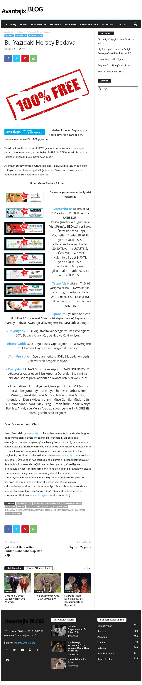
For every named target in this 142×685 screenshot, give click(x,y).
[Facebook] (8, 58)
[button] (135, 24)
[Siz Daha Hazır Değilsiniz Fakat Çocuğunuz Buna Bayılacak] (77, 583)
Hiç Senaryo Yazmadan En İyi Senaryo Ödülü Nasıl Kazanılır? (114, 51)
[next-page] (89, 568)
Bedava (19, 32)
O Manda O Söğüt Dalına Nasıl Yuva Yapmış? (14, 599)
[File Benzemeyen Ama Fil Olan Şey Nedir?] (47, 583)
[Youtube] (7, 660)
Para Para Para (89, 24)
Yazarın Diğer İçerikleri (38, 568)
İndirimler (71, 24)
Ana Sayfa (8, 32)
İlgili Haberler (14, 568)
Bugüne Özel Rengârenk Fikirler (115, 65)
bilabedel (10, 507)
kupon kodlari (55, 510)
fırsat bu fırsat (34, 507)
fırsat (21, 507)
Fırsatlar (55, 24)
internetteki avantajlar (17, 510)
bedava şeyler (24, 503)
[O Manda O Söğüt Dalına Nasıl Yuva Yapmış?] (17, 583)
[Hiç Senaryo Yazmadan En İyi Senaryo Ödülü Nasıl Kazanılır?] (58, 646)
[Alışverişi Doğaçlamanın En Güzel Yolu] (58, 630)
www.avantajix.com (66, 455)
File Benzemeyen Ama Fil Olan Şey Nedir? (46, 597)
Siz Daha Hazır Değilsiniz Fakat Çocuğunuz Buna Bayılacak (73, 600)
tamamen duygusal (74, 510)
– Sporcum (58, 314)
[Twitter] (16, 58)
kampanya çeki (38, 510)
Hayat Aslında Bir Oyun (110, 59)
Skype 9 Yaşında (80, 547)
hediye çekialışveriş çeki (55, 507)
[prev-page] (85, 568)
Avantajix (34, 433)
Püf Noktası (108, 24)
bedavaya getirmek (72, 503)
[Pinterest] (25, 58)
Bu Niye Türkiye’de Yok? (111, 71)
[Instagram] (15, 650)
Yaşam (23, 24)
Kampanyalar (38, 24)
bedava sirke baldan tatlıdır (47, 503)
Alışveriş (11, 24)
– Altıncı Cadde (15, 344)
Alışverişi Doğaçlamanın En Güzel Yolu (116, 41)
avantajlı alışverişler (41, 495)
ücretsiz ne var (13, 513)
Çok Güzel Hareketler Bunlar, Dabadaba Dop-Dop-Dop (23, 551)
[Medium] (23, 650)
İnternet (124, 24)
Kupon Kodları (105, 659)
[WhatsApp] (33, 58)
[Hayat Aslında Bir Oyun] (58, 663)
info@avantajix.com (24, 643)
